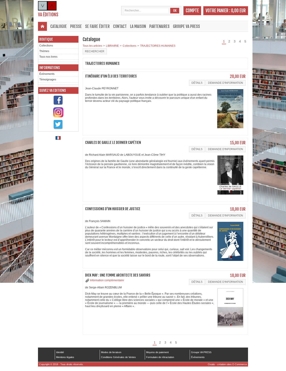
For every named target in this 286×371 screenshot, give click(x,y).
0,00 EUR (238, 10)
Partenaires (159, 26)
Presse (76, 26)
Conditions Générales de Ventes (118, 357)
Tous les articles (92, 45)
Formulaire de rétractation (160, 357)
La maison (138, 26)
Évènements (47, 73)
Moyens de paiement (157, 352)
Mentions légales (65, 357)
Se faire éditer (97, 26)
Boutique (46, 39)
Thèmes (44, 51)
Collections (46, 45)
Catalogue (58, 26)
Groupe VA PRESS (186, 26)
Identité (60, 352)
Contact (120, 26)
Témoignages (47, 79)
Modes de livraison (111, 352)
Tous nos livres (48, 56)
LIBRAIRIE (112, 45)
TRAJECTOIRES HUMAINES (157, 45)
